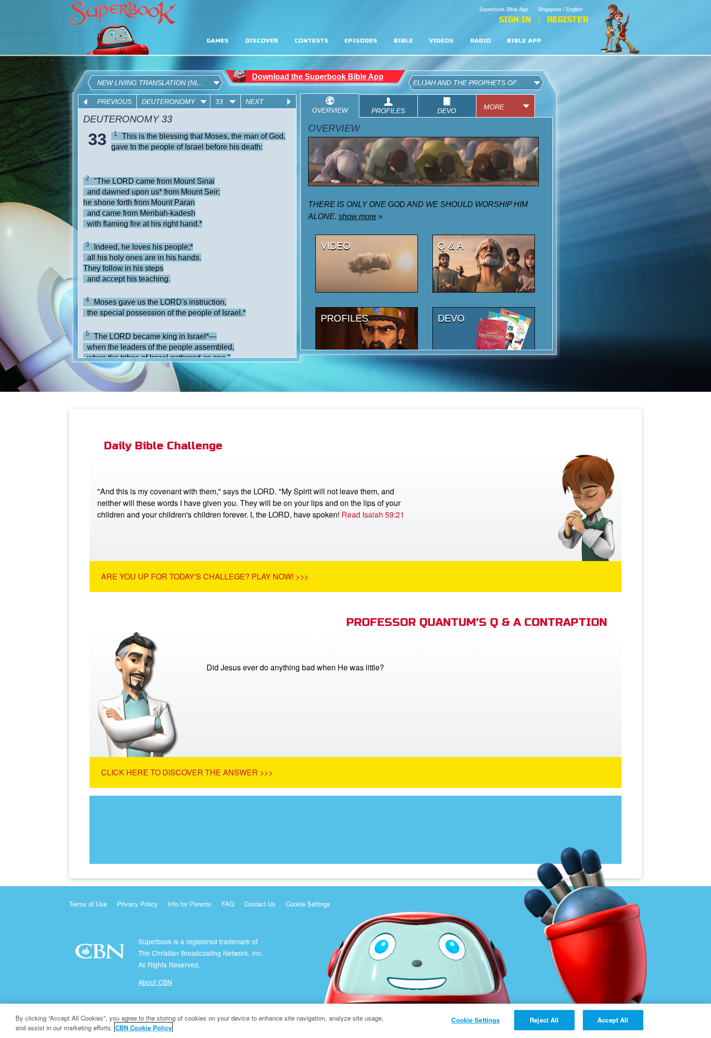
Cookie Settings (308, 903)
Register (567, 20)
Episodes (360, 41)
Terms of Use (88, 903)
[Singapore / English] (563, 1)
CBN (101, 954)
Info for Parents (189, 903)
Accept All (612, 1019)
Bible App (524, 41)
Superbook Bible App (503, 9)
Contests (311, 41)
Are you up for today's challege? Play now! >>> (205, 576)
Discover (261, 41)
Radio (480, 41)
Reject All (544, 1019)
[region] (355, 1021)
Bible (403, 41)
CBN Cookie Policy (143, 1027)
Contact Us (260, 903)
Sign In (515, 20)
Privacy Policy (137, 903)
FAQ (228, 903)
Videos (441, 41)
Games (218, 41)
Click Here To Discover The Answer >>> (187, 772)
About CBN (155, 982)
